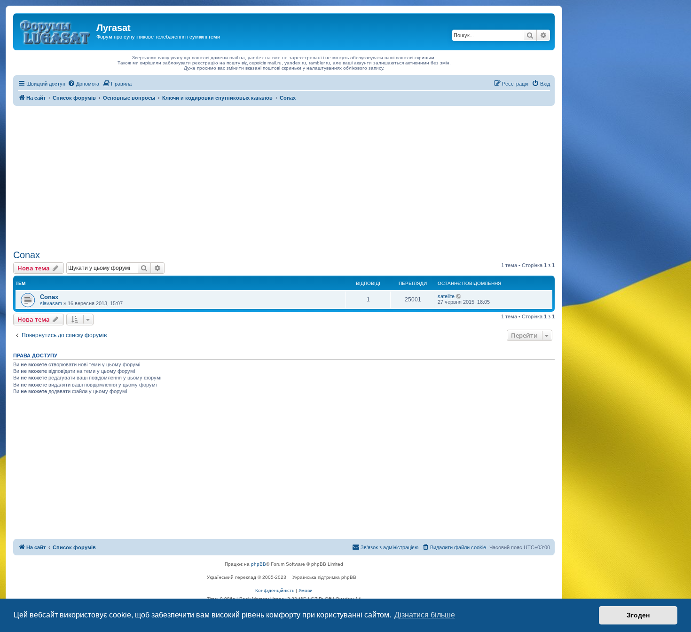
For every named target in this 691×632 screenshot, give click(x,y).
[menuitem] (83, 83)
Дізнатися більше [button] (424, 615)
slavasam (51, 303)
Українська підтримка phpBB (324, 577)
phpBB (258, 564)
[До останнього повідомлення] (459, 296)
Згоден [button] (638, 615)
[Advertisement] (284, 176)
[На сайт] (56, 31)
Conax (26, 255)
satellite (446, 296)
